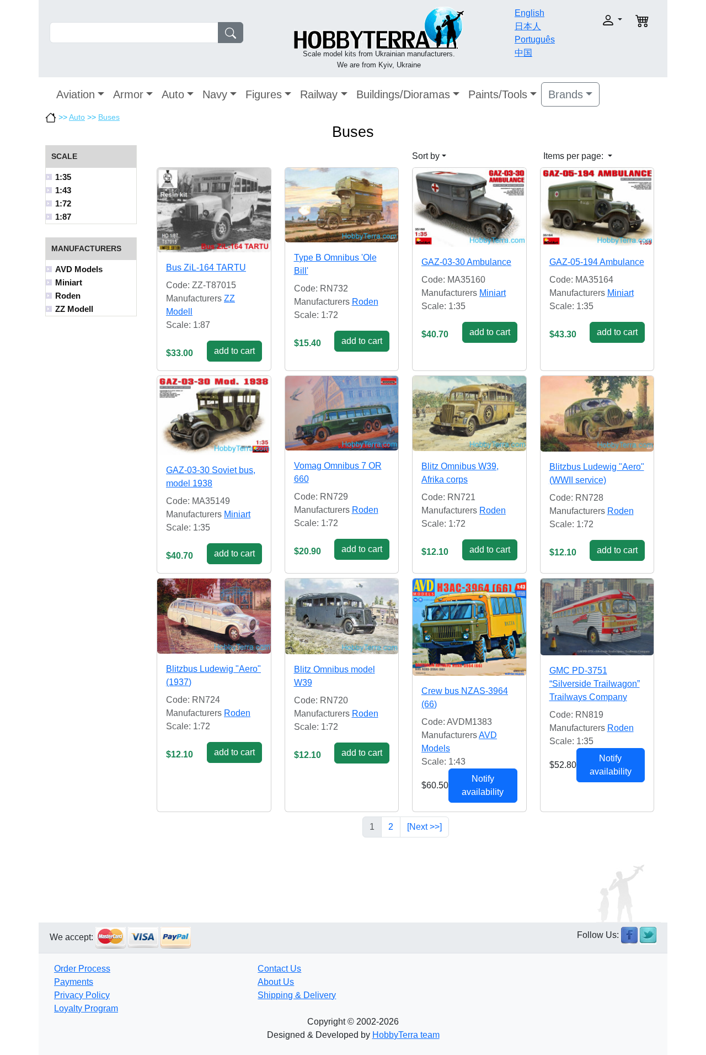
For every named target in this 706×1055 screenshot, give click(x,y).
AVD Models (79, 269)
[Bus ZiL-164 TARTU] (214, 210)
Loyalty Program (86, 1008)
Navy (214, 94)
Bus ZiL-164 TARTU (206, 267)
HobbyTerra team (406, 1035)
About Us (276, 982)
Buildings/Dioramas (403, 94)
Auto (173, 94)
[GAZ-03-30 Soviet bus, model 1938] (214, 415)
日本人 (528, 26)
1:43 (63, 190)
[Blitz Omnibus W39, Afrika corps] (469, 413)
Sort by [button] (426, 156)
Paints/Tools (497, 94)
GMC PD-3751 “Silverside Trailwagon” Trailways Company (594, 684)
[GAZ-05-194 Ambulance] (597, 207)
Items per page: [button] (574, 156)
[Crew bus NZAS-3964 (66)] (469, 627)
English (529, 13)
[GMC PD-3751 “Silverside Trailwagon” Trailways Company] (597, 617)
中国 (523, 52)
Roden (68, 295)
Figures (263, 94)
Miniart (68, 282)
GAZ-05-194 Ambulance (596, 262)
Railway (319, 94)
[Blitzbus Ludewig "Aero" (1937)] (214, 616)
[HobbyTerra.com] (379, 26)
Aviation (75, 94)
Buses (109, 117)
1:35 (63, 177)
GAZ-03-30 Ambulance (466, 262)
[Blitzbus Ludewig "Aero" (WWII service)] (597, 414)
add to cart (234, 351)
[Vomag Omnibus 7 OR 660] (342, 413)
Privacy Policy (82, 995)
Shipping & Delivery (297, 995)
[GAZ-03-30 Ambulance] (469, 207)
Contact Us (279, 968)
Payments (73, 982)
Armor (128, 94)
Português (535, 39)
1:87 (63, 216)
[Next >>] (424, 826)
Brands (565, 94)
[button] (594, 20)
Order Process (82, 968)
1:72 (63, 203)
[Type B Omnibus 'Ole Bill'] (342, 205)
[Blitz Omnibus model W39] (342, 616)
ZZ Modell (74, 309)
